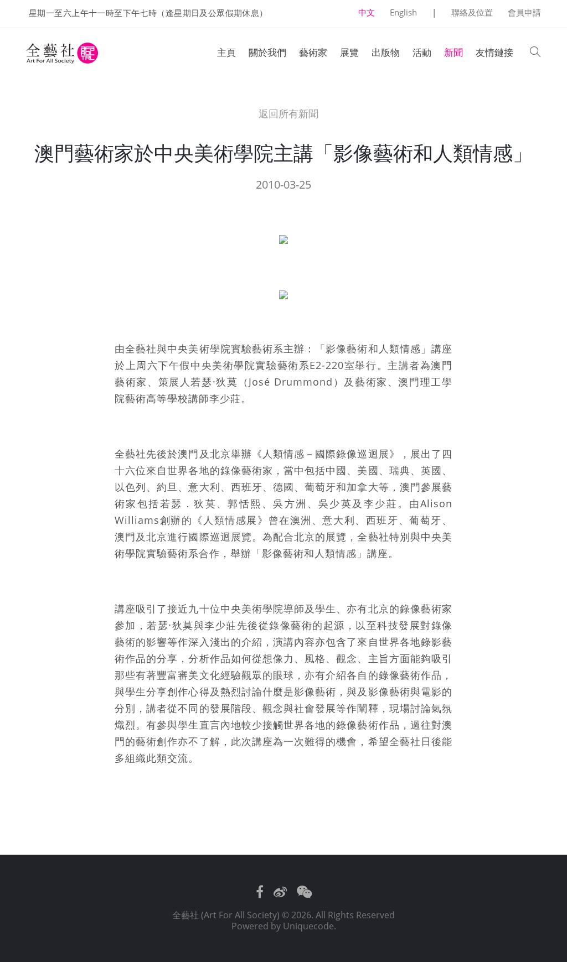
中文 (366, 12)
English (403, 12)
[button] (535, 53)
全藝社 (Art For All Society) (226, 915)
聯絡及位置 (472, 12)
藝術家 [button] (313, 52)
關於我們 (267, 52)
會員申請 (524, 12)
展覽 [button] (349, 52)
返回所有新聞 (286, 113)
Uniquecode (308, 926)
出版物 (386, 52)
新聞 (453, 52)
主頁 (226, 52)
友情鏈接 (494, 52)
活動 (422, 52)
